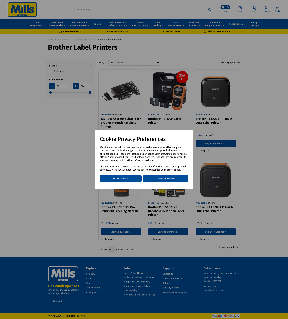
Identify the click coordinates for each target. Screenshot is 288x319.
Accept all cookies (165, 178)
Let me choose (120, 178)
